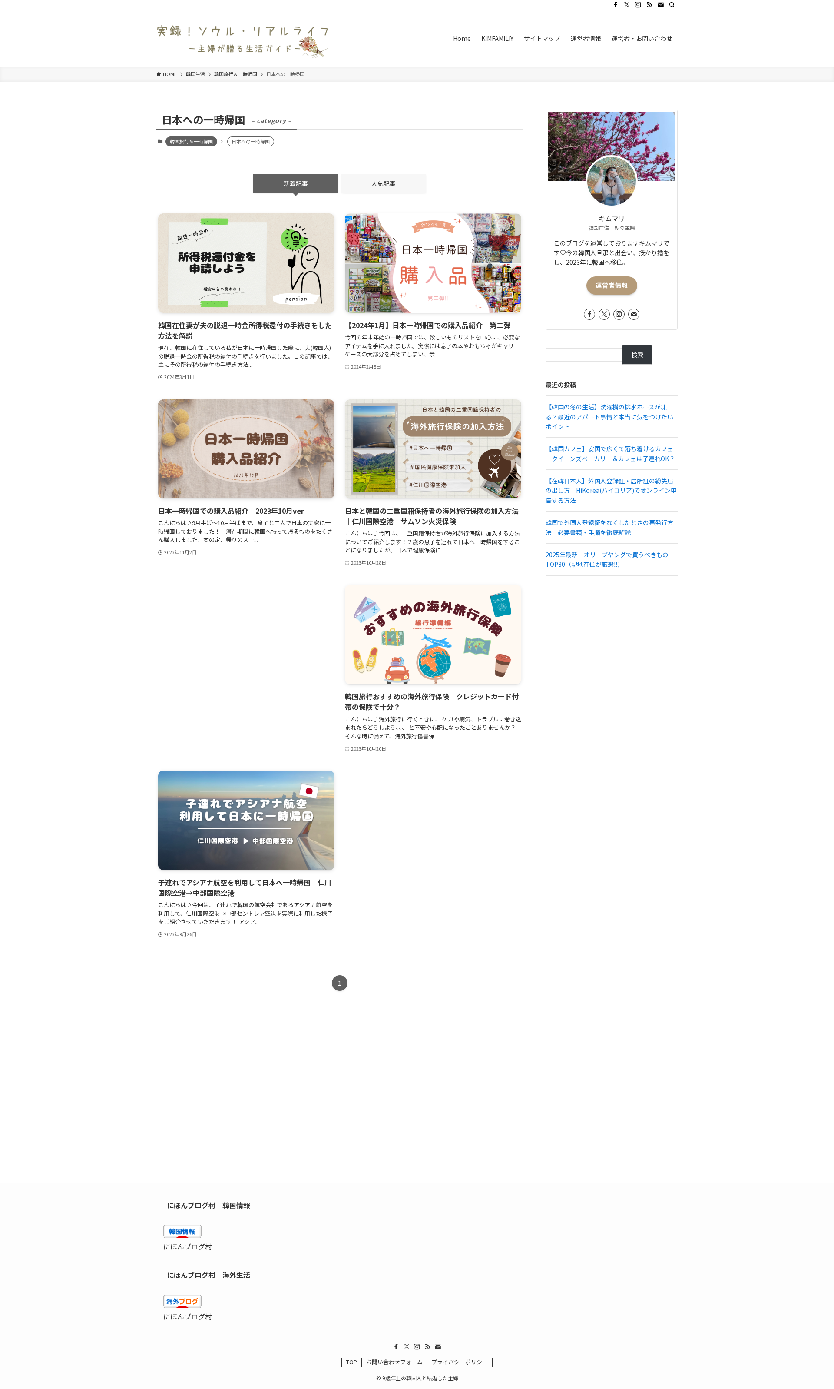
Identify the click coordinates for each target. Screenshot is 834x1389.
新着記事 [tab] (296, 183)
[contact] (660, 5)
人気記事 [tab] (383, 183)
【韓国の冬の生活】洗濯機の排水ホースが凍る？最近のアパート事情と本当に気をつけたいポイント (609, 416)
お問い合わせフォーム (394, 1362)
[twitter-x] (626, 5)
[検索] (672, 5)
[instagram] (638, 5)
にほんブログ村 (187, 1246)
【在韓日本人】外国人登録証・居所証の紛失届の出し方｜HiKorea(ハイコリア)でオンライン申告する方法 (611, 490)
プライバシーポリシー (459, 1362)
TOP (351, 1362)
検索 (637, 354)
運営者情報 (612, 285)
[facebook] (615, 5)
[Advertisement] (246, 658)
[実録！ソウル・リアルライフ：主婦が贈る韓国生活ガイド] (243, 38)
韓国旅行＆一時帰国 (191, 141)
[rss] (649, 5)
